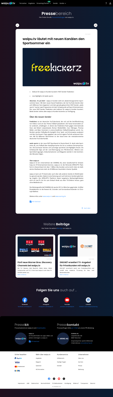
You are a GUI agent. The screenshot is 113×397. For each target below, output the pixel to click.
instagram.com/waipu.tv (46, 306)
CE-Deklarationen (57, 383)
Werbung (81, 369)
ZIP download (35, 341)
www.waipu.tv (47, 196)
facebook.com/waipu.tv (25, 306)
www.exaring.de (60, 196)
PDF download (36, 201)
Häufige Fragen (61, 362)
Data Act (92, 383)
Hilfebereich (60, 358)
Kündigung (68, 383)
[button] (44, 3)
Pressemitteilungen (58, 17)
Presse (80, 366)
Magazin (38, 362)
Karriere (80, 362)
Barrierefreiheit (45, 383)
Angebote (38, 358)
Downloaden (41, 328)
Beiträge (59, 228)
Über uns (81, 358)
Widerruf (75, 383)
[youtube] (59, 379)
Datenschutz (35, 383)
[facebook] (49, 379)
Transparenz (84, 383)
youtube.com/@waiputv (67, 306)
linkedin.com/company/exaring (88, 306)
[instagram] (54, 379)
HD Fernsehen (40, 369)
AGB (28, 383)
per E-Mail (74, 328)
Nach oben (87, 208)
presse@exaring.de (86, 343)
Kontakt (59, 366)
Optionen (38, 366)
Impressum (21, 383)
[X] (64, 379)
